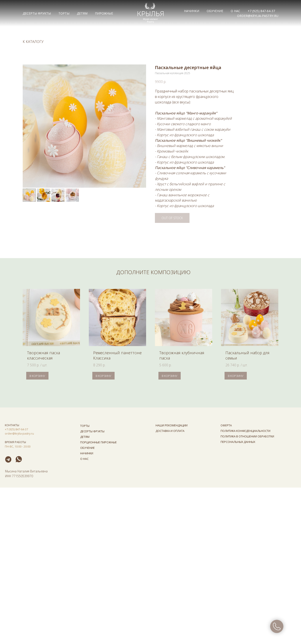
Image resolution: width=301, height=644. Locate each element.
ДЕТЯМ (82, 13)
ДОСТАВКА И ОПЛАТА (170, 431)
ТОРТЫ (63, 13)
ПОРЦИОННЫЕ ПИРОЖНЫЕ (98, 442)
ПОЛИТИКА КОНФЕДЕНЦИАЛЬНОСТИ (245, 431)
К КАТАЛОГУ (33, 42)
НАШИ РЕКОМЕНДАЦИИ (172, 425)
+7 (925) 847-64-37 (261, 11)
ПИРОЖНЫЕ (104, 13)
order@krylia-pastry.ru (257, 16)
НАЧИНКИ (191, 11)
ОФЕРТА (226, 425)
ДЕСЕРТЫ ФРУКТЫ (37, 13)
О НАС (235, 11)
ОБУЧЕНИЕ (215, 11)
